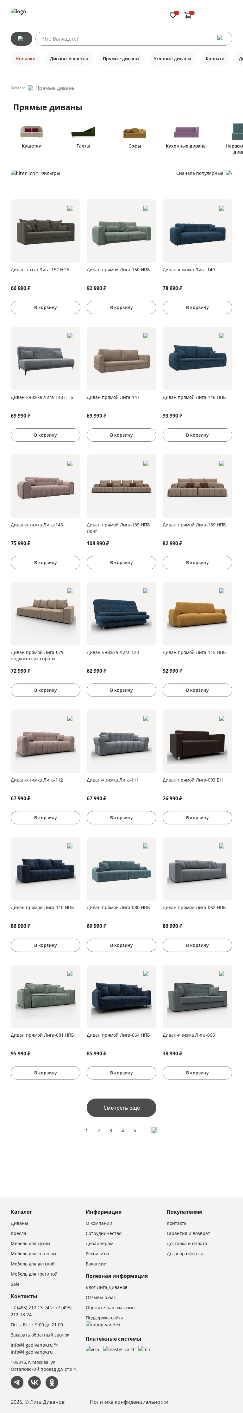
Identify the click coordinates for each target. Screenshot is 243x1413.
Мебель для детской (33, 1264)
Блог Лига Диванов (107, 1287)
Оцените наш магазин (110, 1307)
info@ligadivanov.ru (32, 1345)
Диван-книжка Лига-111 (113, 780)
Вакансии (96, 1264)
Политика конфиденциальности (129, 1401)
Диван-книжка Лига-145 (37, 525)
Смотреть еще (121, 1107)
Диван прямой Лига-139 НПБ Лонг (118, 528)
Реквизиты (97, 1254)
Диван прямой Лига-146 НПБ (194, 397)
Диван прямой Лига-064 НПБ (118, 1035)
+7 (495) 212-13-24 (30, 1307)
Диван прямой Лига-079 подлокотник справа (37, 655)
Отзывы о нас (101, 1297)
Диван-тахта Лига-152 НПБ (40, 270)
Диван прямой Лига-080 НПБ (118, 907)
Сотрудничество (104, 1233)
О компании (99, 1223)
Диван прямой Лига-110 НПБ (42, 907)
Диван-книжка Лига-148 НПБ (42, 397)
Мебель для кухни (30, 1243)
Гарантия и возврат (188, 1233)
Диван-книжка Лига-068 (189, 1035)
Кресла (18, 1233)
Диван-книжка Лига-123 (113, 652)
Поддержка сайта (104, 1318)
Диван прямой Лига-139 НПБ (194, 525)
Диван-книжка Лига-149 (189, 270)
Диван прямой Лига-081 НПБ (42, 1035)
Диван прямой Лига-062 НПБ (194, 907)
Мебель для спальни (33, 1254)
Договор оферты (185, 1254)
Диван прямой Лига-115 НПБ (194, 652)
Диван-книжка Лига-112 (37, 780)
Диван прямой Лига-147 (113, 397)
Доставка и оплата (187, 1243)
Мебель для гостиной (34, 1274)
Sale (15, 1284)
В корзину (45, 307)
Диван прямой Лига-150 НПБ (118, 270)
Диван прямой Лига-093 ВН (193, 780)
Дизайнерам (99, 1243)
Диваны (19, 1223)
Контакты (177, 1223)
